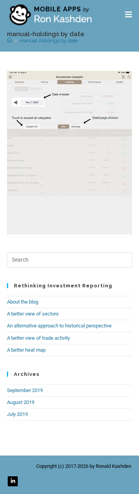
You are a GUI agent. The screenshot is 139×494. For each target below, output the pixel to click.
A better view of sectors (33, 314)
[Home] (9, 40)
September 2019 (25, 390)
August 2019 (20, 402)
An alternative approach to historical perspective (59, 326)
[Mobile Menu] (128, 14)
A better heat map (26, 350)
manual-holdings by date (48, 40)
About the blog (22, 302)
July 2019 (17, 414)
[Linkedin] (13, 481)
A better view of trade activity (38, 338)
